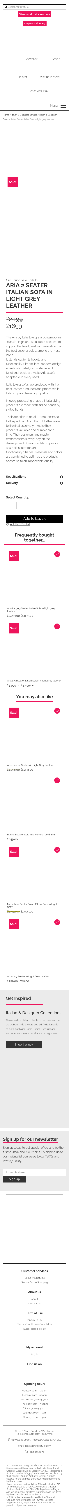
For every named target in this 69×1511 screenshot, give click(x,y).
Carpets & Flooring (34, 23)
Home (6, 115)
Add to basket (34, 518)
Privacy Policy (34, 1320)
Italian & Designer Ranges (24, 115)
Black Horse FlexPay (34, 1328)
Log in (34, 1354)
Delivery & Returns (34, 1277)
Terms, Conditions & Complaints (34, 1324)
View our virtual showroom (34, 14)
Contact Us (34, 1303)
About (34, 1299)
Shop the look (24, 1044)
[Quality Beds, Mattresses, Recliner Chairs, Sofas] (34, 39)
